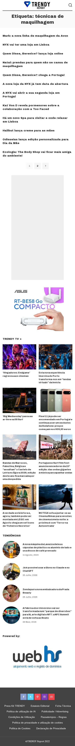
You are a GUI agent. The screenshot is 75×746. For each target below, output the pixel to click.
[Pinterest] (37, 697)
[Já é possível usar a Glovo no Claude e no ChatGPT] (11, 571)
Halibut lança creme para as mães (29, 130)
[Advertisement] (37, 227)
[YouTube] (51, 697)
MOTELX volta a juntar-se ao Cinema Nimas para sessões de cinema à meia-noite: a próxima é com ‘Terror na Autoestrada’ (55, 519)
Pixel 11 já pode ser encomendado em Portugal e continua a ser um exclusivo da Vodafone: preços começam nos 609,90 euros (55, 422)
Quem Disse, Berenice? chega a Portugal (34, 75)
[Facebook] (23, 697)
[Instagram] (44, 697)
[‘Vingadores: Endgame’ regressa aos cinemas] (19, 357)
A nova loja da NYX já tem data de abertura (35, 84)
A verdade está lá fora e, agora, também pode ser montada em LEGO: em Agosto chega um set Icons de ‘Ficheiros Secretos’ (18, 519)
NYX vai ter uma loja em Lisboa (26, 44)
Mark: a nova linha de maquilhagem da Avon (35, 35)
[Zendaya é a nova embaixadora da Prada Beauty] (11, 593)
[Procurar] (70, 5)
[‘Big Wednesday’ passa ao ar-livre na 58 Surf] (19, 400)
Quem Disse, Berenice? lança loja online (33, 53)
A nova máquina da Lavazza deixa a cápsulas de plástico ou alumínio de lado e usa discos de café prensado (47, 547)
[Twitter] (30, 697)
